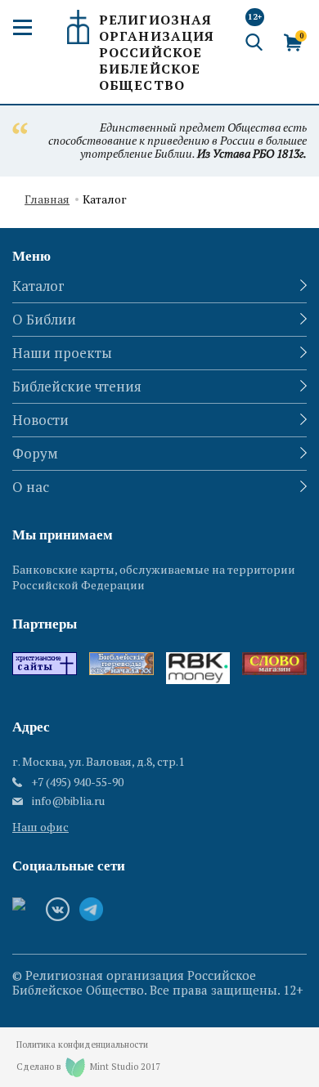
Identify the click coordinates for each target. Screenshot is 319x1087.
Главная (47, 200)
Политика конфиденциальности (82, 1045)
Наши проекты (62, 352)
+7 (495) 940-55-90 (77, 782)
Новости (40, 419)
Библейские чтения (77, 386)
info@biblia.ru (68, 800)
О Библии (44, 319)
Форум (35, 453)
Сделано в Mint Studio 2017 (88, 1066)
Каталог (38, 285)
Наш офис (40, 826)
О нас (30, 486)
